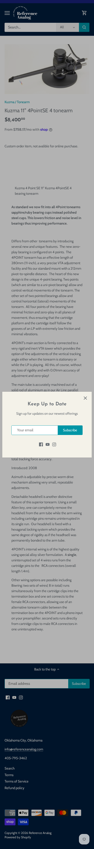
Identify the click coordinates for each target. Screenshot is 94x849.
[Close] (85, 398)
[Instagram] (54, 444)
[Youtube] (48, 444)
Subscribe (70, 430)
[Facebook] (41, 444)
